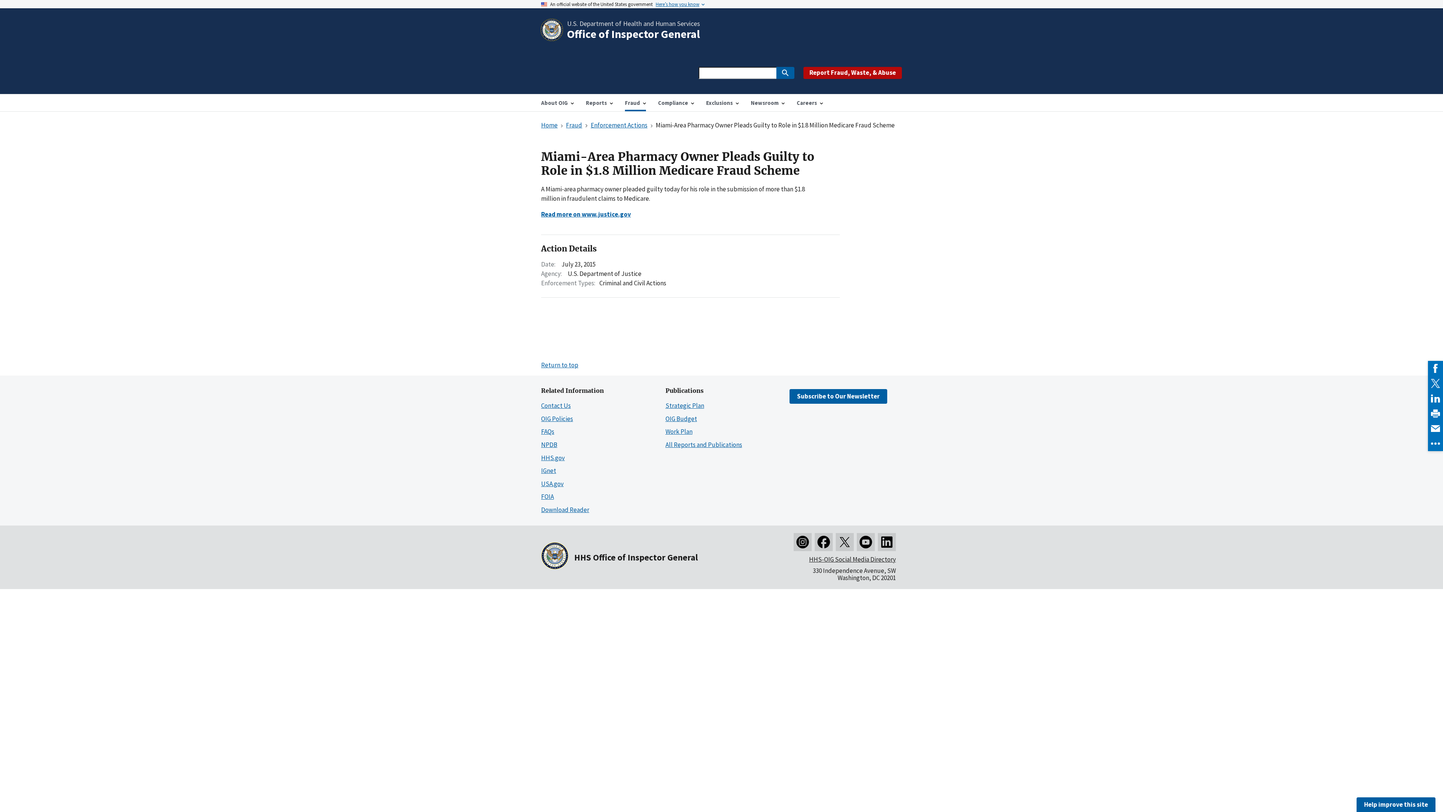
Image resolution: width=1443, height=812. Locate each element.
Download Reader (565, 510)
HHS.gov (553, 458)
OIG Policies (557, 419)
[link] (1435, 368)
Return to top (559, 365)
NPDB (549, 445)
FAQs (547, 431)
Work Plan (679, 431)
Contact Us (556, 405)
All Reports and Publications (704, 445)
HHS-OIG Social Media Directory (852, 559)
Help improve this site (1396, 804)
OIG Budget (681, 419)
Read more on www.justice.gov (586, 214)
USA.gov (552, 484)
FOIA (547, 496)
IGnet (548, 471)
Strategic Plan (685, 405)
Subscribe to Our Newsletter (838, 396)
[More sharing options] (1435, 443)
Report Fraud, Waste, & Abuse (852, 72)
